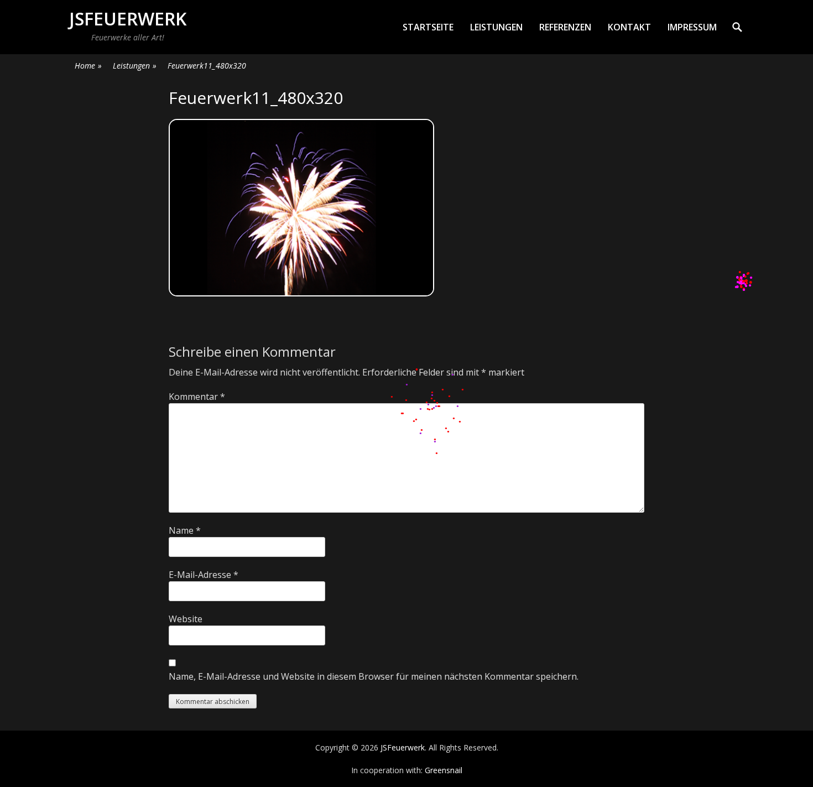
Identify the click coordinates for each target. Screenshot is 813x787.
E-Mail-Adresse (203, 575)
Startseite (428, 27)
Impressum (692, 27)
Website (185, 619)
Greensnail (443, 770)
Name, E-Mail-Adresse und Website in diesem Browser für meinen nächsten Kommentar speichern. (374, 676)
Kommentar (197, 396)
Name (185, 530)
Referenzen (565, 27)
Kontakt (629, 27)
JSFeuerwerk (127, 18)
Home (88, 65)
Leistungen (496, 27)
